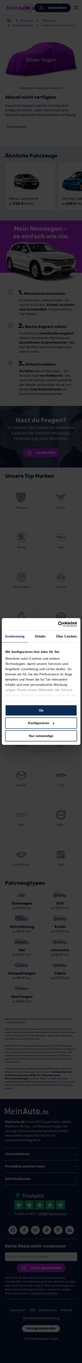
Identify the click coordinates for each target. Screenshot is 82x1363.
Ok (41, 710)
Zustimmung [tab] (14, 636)
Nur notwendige (41, 736)
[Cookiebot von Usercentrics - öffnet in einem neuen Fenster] (58, 624)
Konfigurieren (38, 723)
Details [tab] (40, 636)
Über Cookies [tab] (66, 636)
